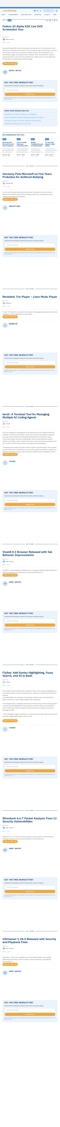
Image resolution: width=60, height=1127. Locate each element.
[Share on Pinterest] (54, 20)
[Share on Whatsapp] (57, 20)
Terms (53, 97)
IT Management (13, 14)
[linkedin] (37, 11)
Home (3, 20)
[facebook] (35, 11)
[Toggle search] (57, 11)
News (3, 14)
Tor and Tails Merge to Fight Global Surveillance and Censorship (50, 144)
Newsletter (49, 10)
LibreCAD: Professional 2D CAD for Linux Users (17, 124)
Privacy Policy (9, 99)
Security (47, 14)
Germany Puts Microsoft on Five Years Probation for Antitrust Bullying (8, 144)
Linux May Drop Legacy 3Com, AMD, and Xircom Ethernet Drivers (22, 120)
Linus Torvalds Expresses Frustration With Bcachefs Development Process (22, 144)
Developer (38, 14)
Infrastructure (26, 14)
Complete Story (9, 63)
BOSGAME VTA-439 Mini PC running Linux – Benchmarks (20, 114)
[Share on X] (52, 20)
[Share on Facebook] (50, 20)
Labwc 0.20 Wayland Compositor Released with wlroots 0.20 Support (24, 117)
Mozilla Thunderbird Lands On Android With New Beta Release (37, 144)
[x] (40, 11)
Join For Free (30, 94)
